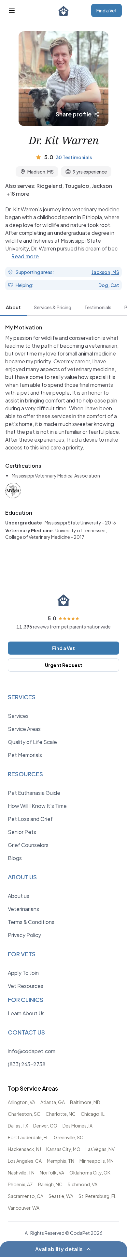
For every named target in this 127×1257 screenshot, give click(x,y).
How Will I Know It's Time (37, 805)
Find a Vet (106, 10)
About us (18, 895)
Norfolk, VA (52, 1172)
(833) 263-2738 (27, 1064)
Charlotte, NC (61, 1114)
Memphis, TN (60, 1161)
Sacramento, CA (25, 1196)
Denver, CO (45, 1125)
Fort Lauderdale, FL (28, 1137)
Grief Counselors (28, 844)
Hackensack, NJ (24, 1149)
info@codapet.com (31, 1051)
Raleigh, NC (50, 1184)
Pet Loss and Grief (30, 818)
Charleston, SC (24, 1114)
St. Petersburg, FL (97, 1196)
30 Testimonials (74, 157)
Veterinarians (23, 908)
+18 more (18, 193)
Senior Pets (22, 831)
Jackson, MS (105, 272)
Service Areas (24, 728)
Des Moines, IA (77, 1125)
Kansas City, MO (63, 1149)
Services (18, 715)
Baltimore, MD (85, 1102)
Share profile (74, 114)
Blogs (15, 858)
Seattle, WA (61, 1196)
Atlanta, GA (52, 1102)
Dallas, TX (18, 1125)
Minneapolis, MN (96, 1161)
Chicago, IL (93, 1114)
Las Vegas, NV (100, 1149)
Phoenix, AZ (20, 1184)
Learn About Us (26, 1013)
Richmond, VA (82, 1184)
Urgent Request (63, 665)
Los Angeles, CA (25, 1161)
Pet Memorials (25, 754)
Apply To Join (23, 972)
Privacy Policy (24, 934)
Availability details (59, 1249)
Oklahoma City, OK (89, 1172)
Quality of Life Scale (32, 741)
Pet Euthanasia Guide (34, 792)
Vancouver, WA (23, 1208)
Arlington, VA (21, 1102)
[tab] (13, 308)
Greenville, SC (68, 1137)
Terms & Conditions (31, 921)
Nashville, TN (21, 1172)
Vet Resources (25, 985)
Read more (25, 256)
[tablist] (63, 308)
